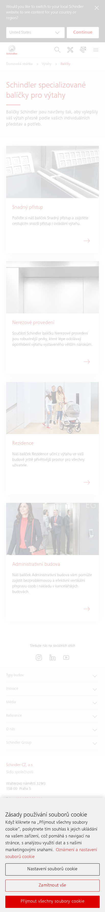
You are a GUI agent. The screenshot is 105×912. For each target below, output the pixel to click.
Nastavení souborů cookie (52, 869)
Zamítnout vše (52, 885)
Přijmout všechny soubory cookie (52, 901)
